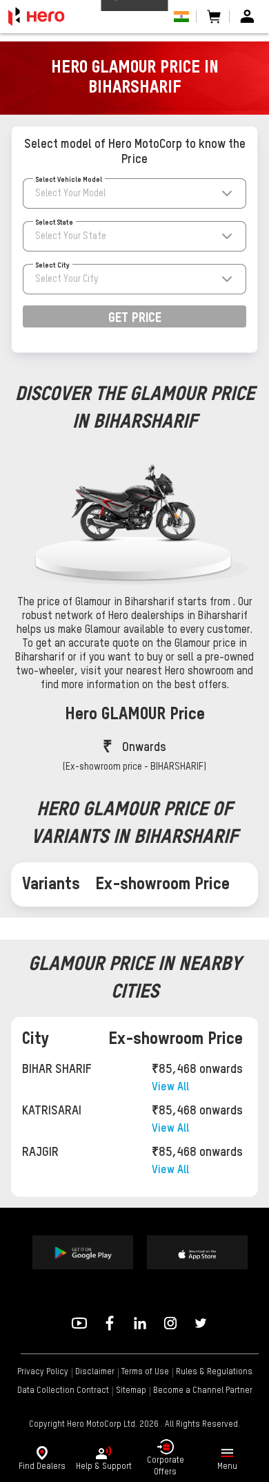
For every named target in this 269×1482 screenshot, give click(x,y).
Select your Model (70, 193)
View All (170, 1087)
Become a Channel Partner (202, 1391)
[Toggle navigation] (227, 1453)
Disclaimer (94, 1372)
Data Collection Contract (63, 1391)
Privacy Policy (42, 1372)
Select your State (70, 236)
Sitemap (131, 1391)
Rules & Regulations (214, 1372)
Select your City (66, 279)
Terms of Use (145, 1372)
